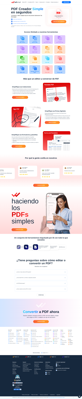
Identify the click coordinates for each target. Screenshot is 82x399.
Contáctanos (25, 366)
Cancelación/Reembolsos (27, 369)
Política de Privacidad (25, 394)
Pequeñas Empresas (49, 366)
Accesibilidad (36, 366)
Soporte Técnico (26, 368)
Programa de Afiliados (16, 366)
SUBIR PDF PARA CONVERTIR (58, 21)
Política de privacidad (51, 397)
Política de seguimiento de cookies (60, 397)
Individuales (47, 365)
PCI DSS (35, 372)
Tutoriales (14, 372)
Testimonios (36, 365)
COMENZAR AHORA (41, 185)
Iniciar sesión (66, 2)
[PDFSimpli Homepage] (16, 2)
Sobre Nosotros (15, 365)
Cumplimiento (52, 394)
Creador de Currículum (49, 368)
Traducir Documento (20, 97)
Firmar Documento (52, 122)
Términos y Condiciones (44, 394)
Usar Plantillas (18, 146)
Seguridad (58, 394)
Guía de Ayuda (25, 365)
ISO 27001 (36, 373)
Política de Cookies (34, 394)
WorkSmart (14, 373)
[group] (41, 247)
